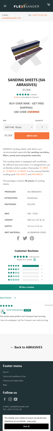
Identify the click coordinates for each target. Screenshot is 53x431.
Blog (5, 385)
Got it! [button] (26, 426)
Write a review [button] (26, 287)
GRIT (4, 121)
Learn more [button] (31, 421)
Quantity (39, 121)
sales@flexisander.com (11, 18)
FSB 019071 (21, 174)
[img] (6, 306)
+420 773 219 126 (39, 15)
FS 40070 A (23, 171)
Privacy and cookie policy (13, 381)
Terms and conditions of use (14, 376)
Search (6, 372)
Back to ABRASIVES (28, 347)
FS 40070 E (11, 171)
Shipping (17, 97)
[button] (23, 95)
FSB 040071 (37, 174)
